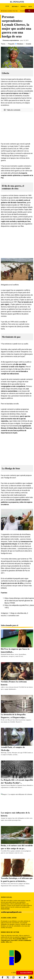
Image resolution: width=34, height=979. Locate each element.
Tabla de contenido (13, 110)
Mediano (20, 44)
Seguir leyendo (5, 908)
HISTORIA (15, 6)
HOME (7, 6)
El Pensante (17, 1)
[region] (17, 127)
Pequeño (11, 44)
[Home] (31, 978)
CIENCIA (23, 6)
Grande (28, 44)
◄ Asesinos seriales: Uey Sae (9, 11)
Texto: (3, 44)
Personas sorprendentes (11, 40)
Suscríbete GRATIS (26, 972)
